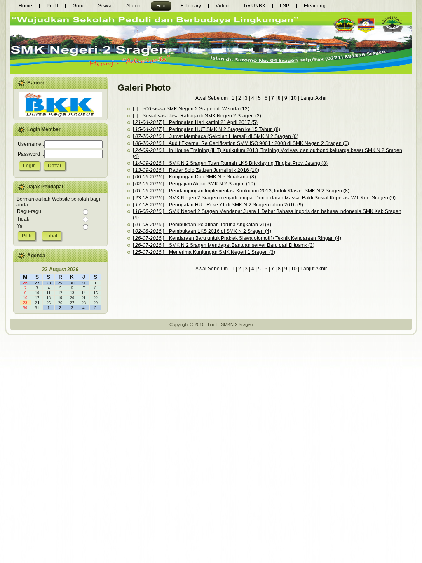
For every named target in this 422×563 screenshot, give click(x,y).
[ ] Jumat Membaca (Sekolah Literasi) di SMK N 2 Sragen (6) (215, 136)
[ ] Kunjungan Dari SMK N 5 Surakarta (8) (194, 177)
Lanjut (306, 98)
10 (294, 98)
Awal (201, 98)
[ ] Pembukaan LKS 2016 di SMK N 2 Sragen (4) (202, 231)
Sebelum (218, 98)
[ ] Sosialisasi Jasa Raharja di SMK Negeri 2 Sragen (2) (197, 116)
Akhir (321, 98)
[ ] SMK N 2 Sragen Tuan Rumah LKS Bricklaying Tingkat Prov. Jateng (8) (230, 163)
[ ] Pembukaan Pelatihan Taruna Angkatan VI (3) (202, 225)
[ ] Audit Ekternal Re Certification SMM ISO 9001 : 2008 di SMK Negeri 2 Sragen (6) (241, 143)
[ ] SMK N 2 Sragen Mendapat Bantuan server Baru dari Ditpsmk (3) (223, 245)
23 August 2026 (60, 269)
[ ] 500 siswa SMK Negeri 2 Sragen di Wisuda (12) (191, 109)
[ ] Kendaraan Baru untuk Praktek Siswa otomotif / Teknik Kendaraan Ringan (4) (237, 238)
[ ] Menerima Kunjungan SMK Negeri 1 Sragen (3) (204, 252)
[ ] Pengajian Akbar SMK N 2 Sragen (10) (194, 184)
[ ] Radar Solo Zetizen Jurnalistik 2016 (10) (196, 170)
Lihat (51, 236)
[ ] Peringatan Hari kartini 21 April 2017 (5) (195, 122)
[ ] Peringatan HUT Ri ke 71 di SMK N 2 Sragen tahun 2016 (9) (218, 205)
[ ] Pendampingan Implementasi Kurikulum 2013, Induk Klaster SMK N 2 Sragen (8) (241, 191)
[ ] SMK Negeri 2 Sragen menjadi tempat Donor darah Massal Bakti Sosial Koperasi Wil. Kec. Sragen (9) (264, 198)
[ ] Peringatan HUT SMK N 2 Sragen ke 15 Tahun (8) (206, 129)
